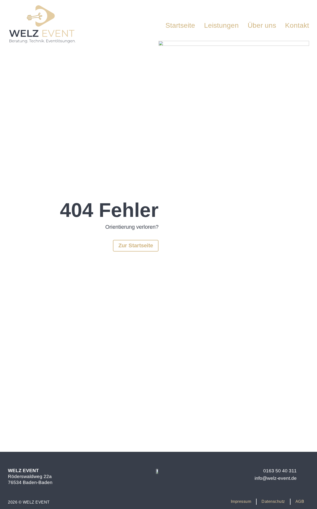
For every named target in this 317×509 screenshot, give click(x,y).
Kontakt (297, 25)
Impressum (241, 501)
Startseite (180, 25)
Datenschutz (273, 501)
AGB (299, 501)
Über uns (262, 25)
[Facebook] (158, 488)
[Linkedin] (173, 488)
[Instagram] (144, 488)
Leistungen (221, 25)
